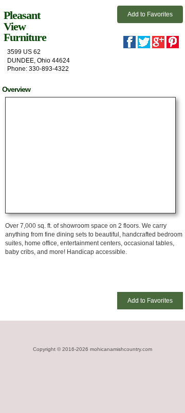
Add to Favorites (150, 14)
